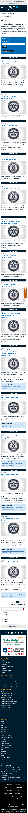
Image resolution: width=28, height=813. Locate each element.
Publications (3, 753)
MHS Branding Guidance (6, 670)
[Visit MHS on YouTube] (18, 633)
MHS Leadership (4, 660)
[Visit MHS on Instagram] (5, 633)
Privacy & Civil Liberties (6, 711)
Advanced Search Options (8, 51)
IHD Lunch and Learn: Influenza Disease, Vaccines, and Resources (11, 315)
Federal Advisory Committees (7, 666)
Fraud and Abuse (17, 787)
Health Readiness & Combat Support (8, 703)
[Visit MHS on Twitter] (15, 633)
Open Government (8, 796)
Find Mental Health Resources (7, 773)
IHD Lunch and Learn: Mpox (9, 125)
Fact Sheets (3, 739)
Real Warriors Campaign (7, 386)
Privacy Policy (17, 784)
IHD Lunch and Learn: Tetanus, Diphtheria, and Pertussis (10, 222)
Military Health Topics (6, 689)
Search (4, 46)
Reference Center (5, 734)
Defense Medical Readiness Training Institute (10, 681)
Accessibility (9, 790)
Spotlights (6, 619)
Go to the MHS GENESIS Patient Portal (9, 766)
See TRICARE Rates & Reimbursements (9, 771)
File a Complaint (4, 779)
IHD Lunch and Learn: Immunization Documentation (10, 188)
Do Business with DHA (5, 775)
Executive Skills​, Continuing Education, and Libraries (11, 683)
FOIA (17, 790)
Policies (2, 749)
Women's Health (4, 717)
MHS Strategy (4, 664)
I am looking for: (6, 41)
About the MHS (5, 659)
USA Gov (6, 799)
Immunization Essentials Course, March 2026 (8, 285)
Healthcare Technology (5, 707)
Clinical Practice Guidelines (6, 735)
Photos (5, 617)
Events (5, 614)
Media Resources (4, 731)
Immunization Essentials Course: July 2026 (8, 256)
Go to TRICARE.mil (5, 762)
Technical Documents (5, 757)
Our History (3, 668)
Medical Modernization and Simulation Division (10, 687)
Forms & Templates (5, 743)
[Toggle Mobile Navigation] (2, 8)
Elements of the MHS (5, 662)
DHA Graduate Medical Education (7, 679)
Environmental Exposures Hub (7, 699)
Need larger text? (7, 16)
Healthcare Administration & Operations (9, 701)
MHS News (3, 719)
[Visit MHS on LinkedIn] (8, 633)
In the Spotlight (4, 727)
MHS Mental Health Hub (6, 697)
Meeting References (5, 747)
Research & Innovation (5, 713)
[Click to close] (25, 289)
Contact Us (3, 672)
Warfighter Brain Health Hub (6, 695)
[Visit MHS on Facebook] (12, 633)
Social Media (3, 729)
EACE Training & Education (8, 427)
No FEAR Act (7, 787)
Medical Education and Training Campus (9, 685)
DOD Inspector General (7, 793)
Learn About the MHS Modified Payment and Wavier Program (13, 768)
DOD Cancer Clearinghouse (6, 693)
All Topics (3, 691)
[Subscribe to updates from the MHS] (21, 633)
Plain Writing (18, 796)
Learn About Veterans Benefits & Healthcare (9, 769)
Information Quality (19, 793)
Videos (5, 621)
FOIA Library (3, 741)
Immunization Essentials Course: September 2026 (8, 159)
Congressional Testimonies (6, 737)
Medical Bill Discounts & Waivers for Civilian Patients (11, 709)
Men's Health (3, 715)
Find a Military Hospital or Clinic (7, 764)
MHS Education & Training (7, 675)
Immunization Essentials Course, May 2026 (8, 97)
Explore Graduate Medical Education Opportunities (11, 777)
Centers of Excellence (5, 705)
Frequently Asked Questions (6, 745)
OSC (21, 799)
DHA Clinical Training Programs (7, 677)
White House (13, 799)
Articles (5, 612)
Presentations (4, 751)
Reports (2, 755)
